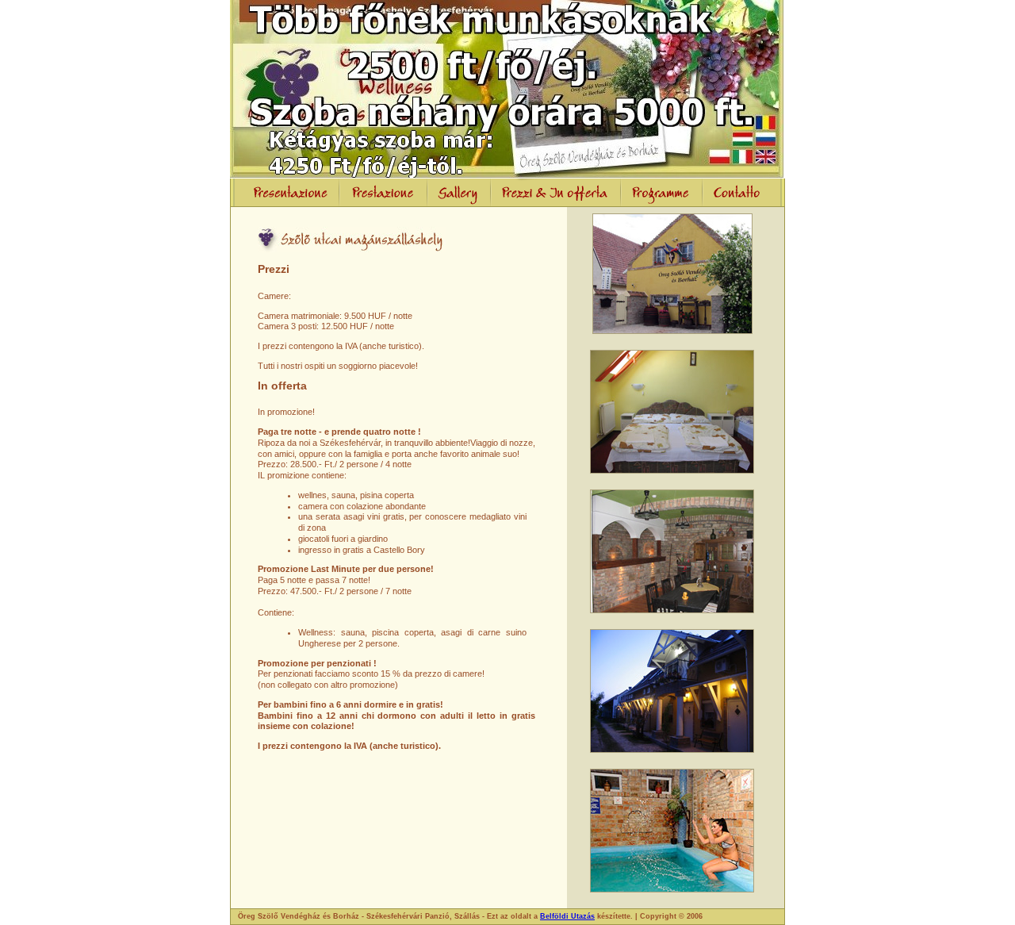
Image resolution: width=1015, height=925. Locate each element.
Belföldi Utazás (567, 916)
